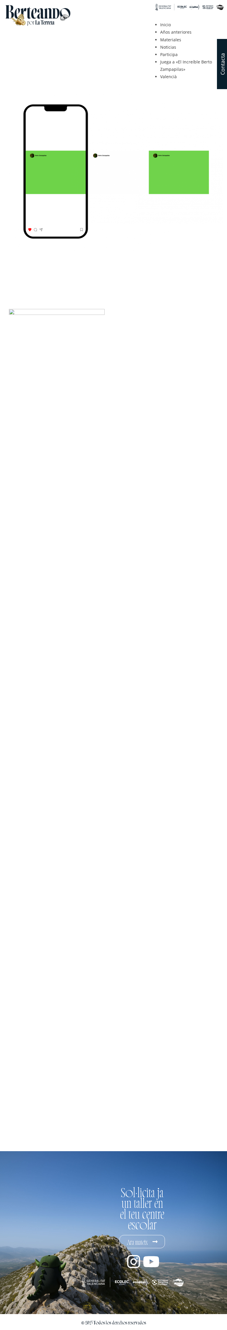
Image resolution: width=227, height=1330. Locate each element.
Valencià (168, 76)
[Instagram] (133, 1261)
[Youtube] (151, 1261)
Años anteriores (176, 32)
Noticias (168, 47)
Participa (169, 54)
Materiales (170, 39)
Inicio (165, 24)
